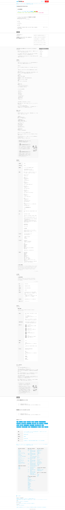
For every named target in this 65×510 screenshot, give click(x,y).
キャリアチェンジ (29, 423)
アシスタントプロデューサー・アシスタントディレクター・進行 (38, 3)
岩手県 (32, 450)
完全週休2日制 (29, 483)
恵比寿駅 (25, 436)
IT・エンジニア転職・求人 (19, 503)
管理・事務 (20, 451)
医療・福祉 (20, 454)
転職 (17, 501)
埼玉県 (31, 454)
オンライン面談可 (29, 440)
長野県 (34, 458)
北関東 (28, 453)
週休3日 (33, 421)
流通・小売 (39, 457)
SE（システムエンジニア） (42, 421)
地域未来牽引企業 (24, 423)
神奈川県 (31, 455)
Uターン (35, 498)
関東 (37, 423)
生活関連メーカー (39, 453)
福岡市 (33, 474)
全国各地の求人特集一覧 (40, 470)
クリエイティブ (24, 3)
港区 (25, 434)
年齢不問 (25, 421)
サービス (38, 455)
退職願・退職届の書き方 (19, 499)
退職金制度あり (29, 484)
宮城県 (34, 450)
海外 (28, 475)
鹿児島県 (31, 473)
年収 (22, 499)
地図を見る (26, 354)
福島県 (34, 451)
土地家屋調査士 (34, 423)
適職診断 (24, 499)
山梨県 (32, 458)
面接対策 (29, 499)
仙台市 (31, 452)
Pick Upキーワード (22, 501)
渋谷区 (27, 434)
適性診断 (32, 498)
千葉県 (32, 454)
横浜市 (31, 457)
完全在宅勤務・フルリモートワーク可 (31, 480)
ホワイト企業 (21, 421)
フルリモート (46, 423)
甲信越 (28, 458)
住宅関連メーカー (39, 452)
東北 (28, 450)
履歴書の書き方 (18, 498)
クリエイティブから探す (21, 3)
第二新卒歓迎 (25, 440)
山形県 (32, 451)
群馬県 (34, 453)
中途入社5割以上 (43, 440)
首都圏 (28, 454)
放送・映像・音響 (26, 438)
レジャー (38, 456)
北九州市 (31, 474)
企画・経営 (20, 450)
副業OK (29, 482)
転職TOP (17, 3)
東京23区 (36, 456)
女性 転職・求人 (29, 503)
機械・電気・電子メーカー (40, 450)
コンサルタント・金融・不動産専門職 (22, 456)
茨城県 (31, 453)
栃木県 (32, 453)
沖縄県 (33, 473)
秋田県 (31, 451)
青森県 (31, 450)
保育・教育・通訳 (20, 455)
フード (38, 458)
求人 (18, 501)
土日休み (38, 474)
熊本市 (35, 474)
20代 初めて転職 (41, 423)
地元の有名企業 (18, 423)
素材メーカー (39, 451)
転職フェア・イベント (36, 499)
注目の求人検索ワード (27, 501)
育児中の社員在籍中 (33, 440)
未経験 (38, 475)
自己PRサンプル (26, 498)
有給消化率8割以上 (30, 479)
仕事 (26, 499)
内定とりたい (36, 421)
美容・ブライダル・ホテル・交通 (22, 453)
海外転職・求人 (33, 503)
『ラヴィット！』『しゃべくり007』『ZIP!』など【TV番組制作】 (25, 11)
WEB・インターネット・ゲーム (22, 458)
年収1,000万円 (28, 421)
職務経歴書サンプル (22, 498)
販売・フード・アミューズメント (22, 452)
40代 (17, 421)
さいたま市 (31, 456)
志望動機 (30, 498)
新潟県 (31, 458)
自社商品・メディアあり (38, 440)
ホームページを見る (27, 349)
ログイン (43, 1)
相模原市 (35, 457)
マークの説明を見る (36, 271)
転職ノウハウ (32, 499)
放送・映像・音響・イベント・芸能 (30, 3)
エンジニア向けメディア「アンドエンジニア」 (43, 499)
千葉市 (33, 456)
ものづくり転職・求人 (24, 503)
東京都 (24, 434)
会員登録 (47, 1)
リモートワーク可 (29, 481)
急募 (28, 478)
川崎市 (32, 457)
